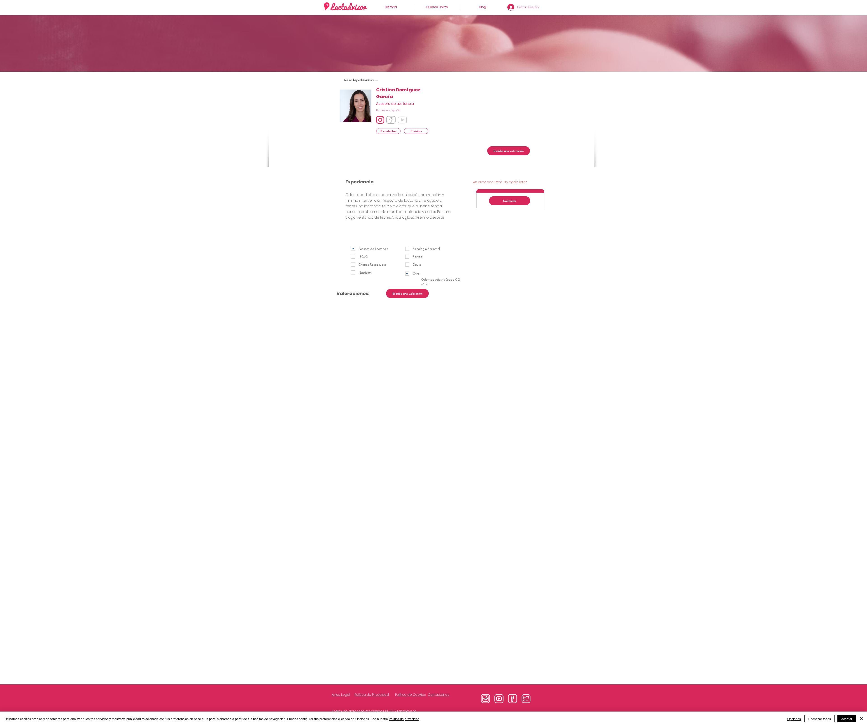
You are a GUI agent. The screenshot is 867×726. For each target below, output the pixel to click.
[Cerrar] (861, 718)
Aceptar (846, 719)
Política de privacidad (404, 719)
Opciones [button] (794, 719)
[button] (388, 131)
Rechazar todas (819, 719)
